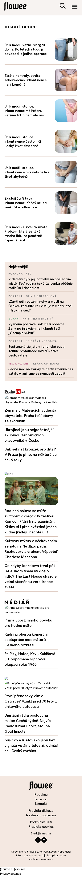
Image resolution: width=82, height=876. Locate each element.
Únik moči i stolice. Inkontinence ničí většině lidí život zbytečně (27, 172)
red (29, 273)
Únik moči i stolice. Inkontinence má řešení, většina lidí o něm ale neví (25, 110)
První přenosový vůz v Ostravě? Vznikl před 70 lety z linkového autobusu (31, 701)
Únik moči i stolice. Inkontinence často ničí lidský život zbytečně (23, 141)
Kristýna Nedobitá (38, 318)
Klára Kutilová (46, 363)
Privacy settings (10, 874)
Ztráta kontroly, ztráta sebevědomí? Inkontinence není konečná (26, 80)
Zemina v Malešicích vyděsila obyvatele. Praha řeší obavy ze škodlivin (30, 415)
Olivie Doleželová (41, 296)
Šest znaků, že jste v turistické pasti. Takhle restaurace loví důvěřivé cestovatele (36, 350)
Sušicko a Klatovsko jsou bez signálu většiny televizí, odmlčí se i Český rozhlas (31, 745)
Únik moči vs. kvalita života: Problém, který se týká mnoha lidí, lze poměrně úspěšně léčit (26, 233)
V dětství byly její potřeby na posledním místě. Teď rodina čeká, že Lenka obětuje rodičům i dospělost (40, 283)
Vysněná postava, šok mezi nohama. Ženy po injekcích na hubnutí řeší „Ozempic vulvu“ (36, 328)
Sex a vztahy (19, 363)
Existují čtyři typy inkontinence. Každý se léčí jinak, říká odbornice (26, 202)
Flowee (18, 7)
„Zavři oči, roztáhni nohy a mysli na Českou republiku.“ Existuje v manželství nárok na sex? (40, 305)
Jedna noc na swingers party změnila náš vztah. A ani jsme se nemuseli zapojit (40, 371)
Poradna (15, 273)
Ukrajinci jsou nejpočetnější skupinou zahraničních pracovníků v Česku (29, 435)
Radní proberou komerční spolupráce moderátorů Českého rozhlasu (26, 639)
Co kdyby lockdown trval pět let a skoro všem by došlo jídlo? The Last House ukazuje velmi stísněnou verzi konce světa (31, 576)
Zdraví (14, 318)
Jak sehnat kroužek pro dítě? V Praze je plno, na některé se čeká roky (31, 454)
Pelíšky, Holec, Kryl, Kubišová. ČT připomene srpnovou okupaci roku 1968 (30, 659)
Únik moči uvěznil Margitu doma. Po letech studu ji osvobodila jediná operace (26, 49)
